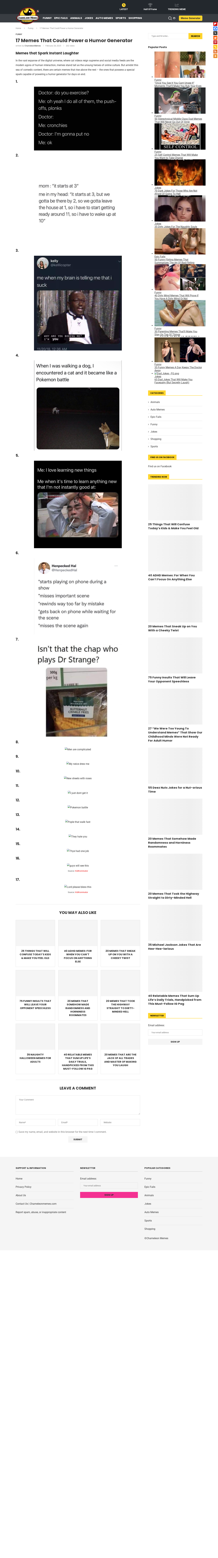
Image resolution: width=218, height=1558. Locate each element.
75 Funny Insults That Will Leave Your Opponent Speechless (35, 1004)
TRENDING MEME (177, 9)
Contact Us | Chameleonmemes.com (36, 1203)
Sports (121, 18)
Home (18, 28)
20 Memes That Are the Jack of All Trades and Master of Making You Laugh (120, 1060)
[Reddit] (215, 38)
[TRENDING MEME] (177, 5)
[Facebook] (215, 29)
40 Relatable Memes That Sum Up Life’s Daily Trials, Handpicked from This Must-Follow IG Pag (78, 1062)
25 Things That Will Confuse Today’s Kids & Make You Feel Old (35, 954)
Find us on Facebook (160, 466)
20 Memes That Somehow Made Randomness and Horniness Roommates (77, 1008)
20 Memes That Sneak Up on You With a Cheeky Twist (120, 954)
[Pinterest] (215, 42)
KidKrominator (81, 871)
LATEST (124, 9)
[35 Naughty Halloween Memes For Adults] (35, 1037)
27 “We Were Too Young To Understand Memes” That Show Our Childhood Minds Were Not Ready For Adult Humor (175, 734)
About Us (21, 1195)
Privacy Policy (23, 1186)
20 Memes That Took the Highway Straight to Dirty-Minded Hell (120, 1006)
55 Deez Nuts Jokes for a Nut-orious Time (175, 790)
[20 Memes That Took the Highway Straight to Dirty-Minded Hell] (120, 983)
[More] (215, 56)
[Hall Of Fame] (150, 5)
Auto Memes (104, 18)
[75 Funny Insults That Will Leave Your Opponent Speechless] (35, 983)
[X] (215, 33)
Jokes (89, 18)
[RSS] (215, 51)
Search (195, 36)
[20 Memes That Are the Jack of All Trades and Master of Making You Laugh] (120, 1037)
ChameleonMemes (33, 46)
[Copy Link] (215, 47)
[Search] (170, 18)
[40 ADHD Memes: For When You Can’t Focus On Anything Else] (78, 933)
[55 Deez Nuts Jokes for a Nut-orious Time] (175, 766)
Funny (47, 18)
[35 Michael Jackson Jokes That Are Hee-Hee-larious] (175, 923)
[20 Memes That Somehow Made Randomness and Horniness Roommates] (78, 983)
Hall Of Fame (150, 9)
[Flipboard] (215, 24)
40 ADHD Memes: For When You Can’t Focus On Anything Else (78, 956)
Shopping (135, 18)
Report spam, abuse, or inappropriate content (41, 1212)
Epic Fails (61, 18)
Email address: (156, 1025)
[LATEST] (124, 5)
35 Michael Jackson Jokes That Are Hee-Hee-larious (174, 947)
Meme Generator (190, 18)
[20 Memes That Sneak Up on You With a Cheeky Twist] (120, 933)
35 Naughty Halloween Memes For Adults (35, 1058)
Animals (76, 18)
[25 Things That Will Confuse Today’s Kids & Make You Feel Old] (35, 933)
